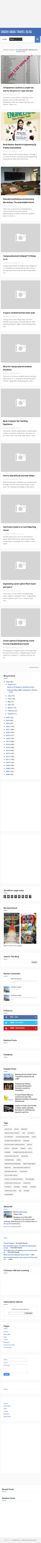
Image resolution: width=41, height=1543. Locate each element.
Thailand (33, 1187)
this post (7, 1224)
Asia (23, 1133)
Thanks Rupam (9, 1243)
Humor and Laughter (12, 1156)
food (29, 1148)
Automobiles (9, 1137)
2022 (8, 726)
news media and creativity (21, 1167)
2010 (8, 762)
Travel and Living (10, 1190)
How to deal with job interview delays (19, 475)
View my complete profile (12, 1226)
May (9, 702)
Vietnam (26, 1190)
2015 (8, 747)
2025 (8, 717)
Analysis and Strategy (12, 1133)
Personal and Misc (11, 1171)
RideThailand (30, 1179)
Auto (5, 1337)
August (10, 684)
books (34, 1137)
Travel (6, 1339)
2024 (8, 720)
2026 (8, 682)
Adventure (8, 1129)
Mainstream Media (29, 1164)
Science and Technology (13, 1183)
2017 (8, 741)
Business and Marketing (13, 1140)
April (9, 705)
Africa (16, 1129)
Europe (29, 1144)
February (11, 711)
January (11, 714)
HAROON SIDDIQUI (16, 979)
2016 (8, 744)
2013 (8, 753)
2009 (8, 765)
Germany (7, 1152)
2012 (8, 756)
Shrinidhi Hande (16, 987)
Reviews (6, 1342)
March (10, 708)
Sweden (24, 1187)
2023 (8, 723)
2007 (8, 771)
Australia (31, 1133)
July (9, 696)
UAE (20, 1190)
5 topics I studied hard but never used (19, 313)
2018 (8, 738)
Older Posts (34, 667)
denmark (26, 1140)
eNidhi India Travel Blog (16, 31)
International (9, 1160)
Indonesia (24, 1156)
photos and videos (11, 1175)
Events (7, 1148)
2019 (8, 735)
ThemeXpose (16, 1540)
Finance (23, 1148)
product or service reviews (14, 1179)
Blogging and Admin (22, 1137)
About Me (7, 1334)
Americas (24, 1129)
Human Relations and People (22, 1152)
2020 (8, 732)
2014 (8, 750)
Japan (19, 1160)
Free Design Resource (29, 1540)
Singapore (26, 1183)
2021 (8, 729)
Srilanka (17, 1187)
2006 (8, 774)
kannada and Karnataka (12, 1164)
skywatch (8, 1187)
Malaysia (7, 1167)
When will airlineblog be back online (16, 1255)
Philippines (23, 1171)
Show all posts (20, 51)
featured (15, 1148)
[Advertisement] (13, 13)
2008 (8, 768)
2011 (8, 759)
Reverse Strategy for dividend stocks (20, 687)
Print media (8, 1347)
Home (4, 39)
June (10, 699)
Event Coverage (9, 1345)
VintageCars (9, 1194)
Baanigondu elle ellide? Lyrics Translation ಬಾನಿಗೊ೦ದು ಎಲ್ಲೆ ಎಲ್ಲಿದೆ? (26, 1076)
